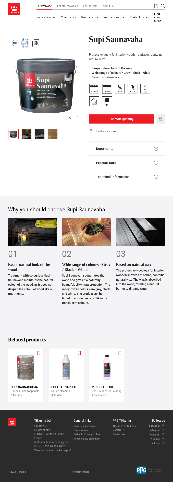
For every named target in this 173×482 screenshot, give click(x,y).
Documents (104, 149)
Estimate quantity (121, 119)
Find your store (157, 17)
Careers (117, 429)
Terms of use (80, 430)
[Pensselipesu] (108, 375)
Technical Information (113, 177)
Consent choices (81, 472)
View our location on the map (51, 450)
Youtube (155, 439)
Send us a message (84, 426)
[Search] (163, 6)
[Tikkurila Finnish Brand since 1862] (25, 43)
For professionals (67, 6)
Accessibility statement (86, 438)
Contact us (119, 434)
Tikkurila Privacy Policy (86, 434)
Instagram (154, 430)
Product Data (106, 163)
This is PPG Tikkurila (125, 426)
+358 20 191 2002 (54, 446)
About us (108, 6)
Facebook (154, 425)
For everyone (44, 6)
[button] (156, 6)
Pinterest (155, 434)
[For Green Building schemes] (35, 43)
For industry (90, 6)
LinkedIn (155, 443)
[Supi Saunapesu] (67, 375)
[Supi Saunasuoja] (27, 375)
